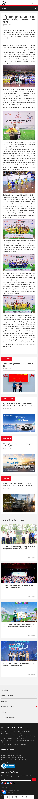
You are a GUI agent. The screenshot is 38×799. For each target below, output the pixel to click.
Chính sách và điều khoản (7, 792)
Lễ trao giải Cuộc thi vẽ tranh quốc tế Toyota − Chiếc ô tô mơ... (19, 587)
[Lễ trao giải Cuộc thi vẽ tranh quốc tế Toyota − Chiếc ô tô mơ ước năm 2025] (19, 573)
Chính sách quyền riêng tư (7, 789)
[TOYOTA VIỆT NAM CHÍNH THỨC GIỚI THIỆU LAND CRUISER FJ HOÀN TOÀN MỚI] (19, 503)
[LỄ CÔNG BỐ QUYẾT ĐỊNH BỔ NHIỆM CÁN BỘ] (19, 383)
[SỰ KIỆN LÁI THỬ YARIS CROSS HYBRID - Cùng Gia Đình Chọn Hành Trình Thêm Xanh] (19, 423)
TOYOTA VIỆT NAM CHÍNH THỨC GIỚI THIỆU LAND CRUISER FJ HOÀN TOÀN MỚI (18, 485)
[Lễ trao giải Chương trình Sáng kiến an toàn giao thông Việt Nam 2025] (19, 651)
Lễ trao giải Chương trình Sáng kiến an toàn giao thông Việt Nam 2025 (19, 664)
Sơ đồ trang (4, 787)
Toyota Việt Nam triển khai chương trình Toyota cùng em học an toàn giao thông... (19, 626)
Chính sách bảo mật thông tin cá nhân (10, 790)
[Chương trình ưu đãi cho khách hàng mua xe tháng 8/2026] (19, 463)
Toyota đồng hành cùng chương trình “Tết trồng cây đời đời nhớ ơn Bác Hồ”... (19, 548)
